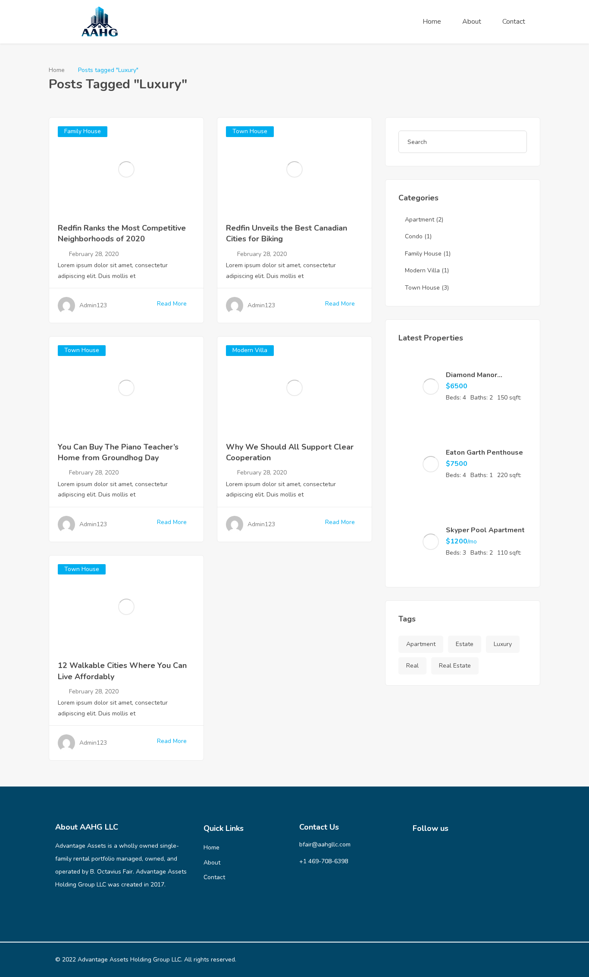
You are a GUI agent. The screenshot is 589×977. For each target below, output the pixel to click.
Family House (82, 131)
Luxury (503, 644)
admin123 (93, 305)
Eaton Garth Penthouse (484, 452)
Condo (414, 236)
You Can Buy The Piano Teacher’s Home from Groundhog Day (118, 452)
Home (432, 21)
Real (412, 666)
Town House (249, 131)
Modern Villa (249, 350)
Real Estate (455, 666)
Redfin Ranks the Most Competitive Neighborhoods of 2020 (122, 233)
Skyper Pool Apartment (485, 530)
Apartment (419, 219)
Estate (464, 644)
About (471, 21)
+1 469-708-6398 (323, 861)
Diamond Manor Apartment (471, 379)
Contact (513, 21)
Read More (172, 304)
